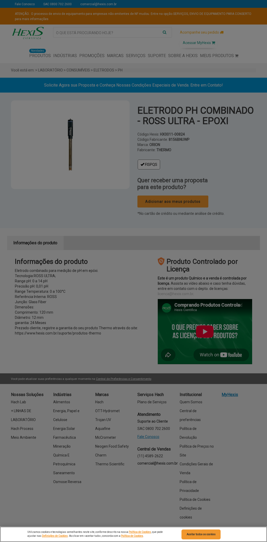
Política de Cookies (140, 532)
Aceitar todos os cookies (201, 534)
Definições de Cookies (55, 535)
